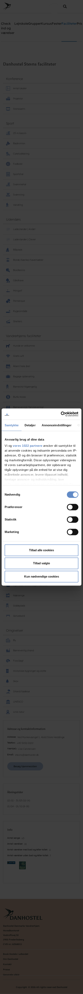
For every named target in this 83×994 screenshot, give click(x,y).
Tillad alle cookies (41, 550)
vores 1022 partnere (28, 445)
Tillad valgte (41, 563)
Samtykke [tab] (12, 425)
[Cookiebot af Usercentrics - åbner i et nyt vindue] (60, 414)
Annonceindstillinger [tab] (57, 425)
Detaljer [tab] (30, 425)
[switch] (72, 507)
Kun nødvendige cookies (41, 576)
